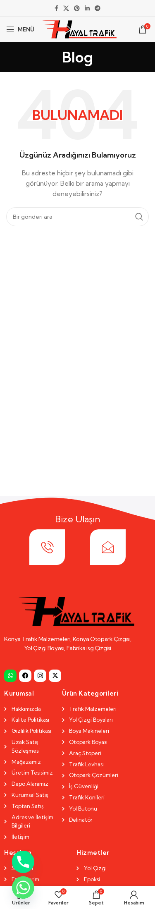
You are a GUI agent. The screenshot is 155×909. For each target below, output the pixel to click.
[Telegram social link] (97, 8)
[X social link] (66, 8)
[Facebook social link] (56, 8)
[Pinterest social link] (77, 8)
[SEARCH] (139, 216)
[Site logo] (80, 28)
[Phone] (23, 862)
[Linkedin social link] (87, 8)
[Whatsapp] (10, 676)
